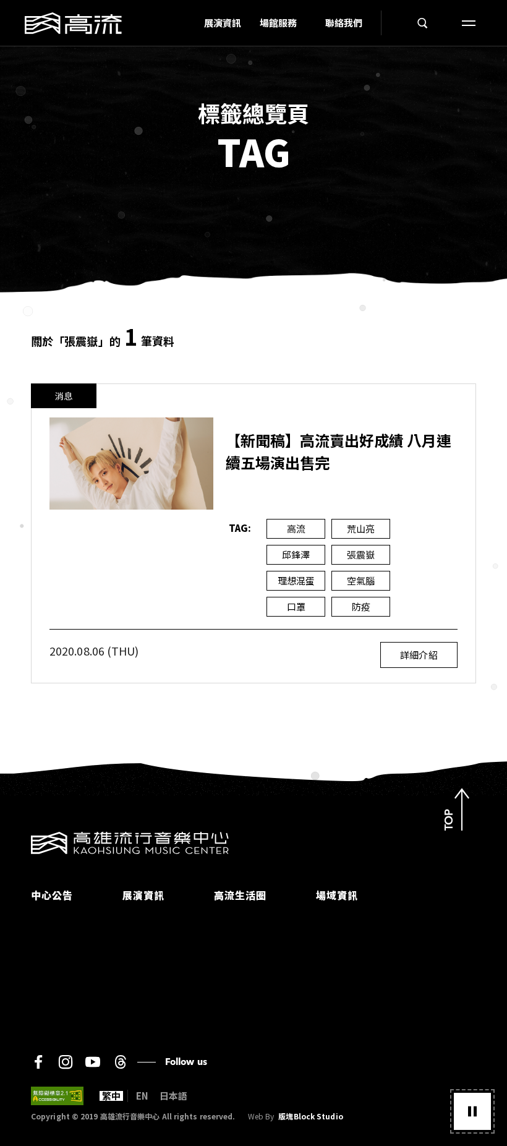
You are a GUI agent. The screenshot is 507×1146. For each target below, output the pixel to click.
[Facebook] (38, 1061)
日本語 (173, 1096)
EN (142, 1096)
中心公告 (52, 894)
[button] (472, 1111)
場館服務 (278, 22)
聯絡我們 (343, 22)
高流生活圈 (240, 894)
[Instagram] (65, 1061)
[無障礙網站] (57, 1096)
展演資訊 (222, 22)
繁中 (111, 1096)
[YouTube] (92, 1061)
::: (191, 22)
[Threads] (120, 1061)
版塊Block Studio (310, 1116)
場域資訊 (337, 894)
